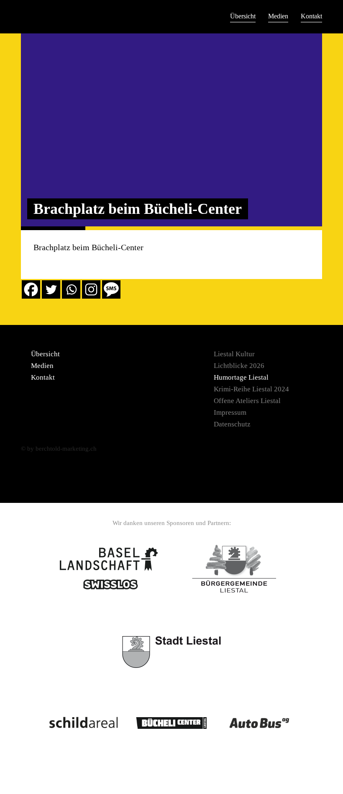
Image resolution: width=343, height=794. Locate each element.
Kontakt (311, 16)
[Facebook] (31, 289)
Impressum (230, 412)
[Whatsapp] (71, 289)
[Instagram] (91, 289)
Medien (278, 16)
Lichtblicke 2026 (239, 366)
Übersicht (243, 16)
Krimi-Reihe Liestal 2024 (251, 389)
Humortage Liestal (241, 377)
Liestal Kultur (234, 354)
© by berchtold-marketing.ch (59, 448)
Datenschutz (232, 424)
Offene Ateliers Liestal (247, 401)
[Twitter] (51, 289)
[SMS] (111, 289)
